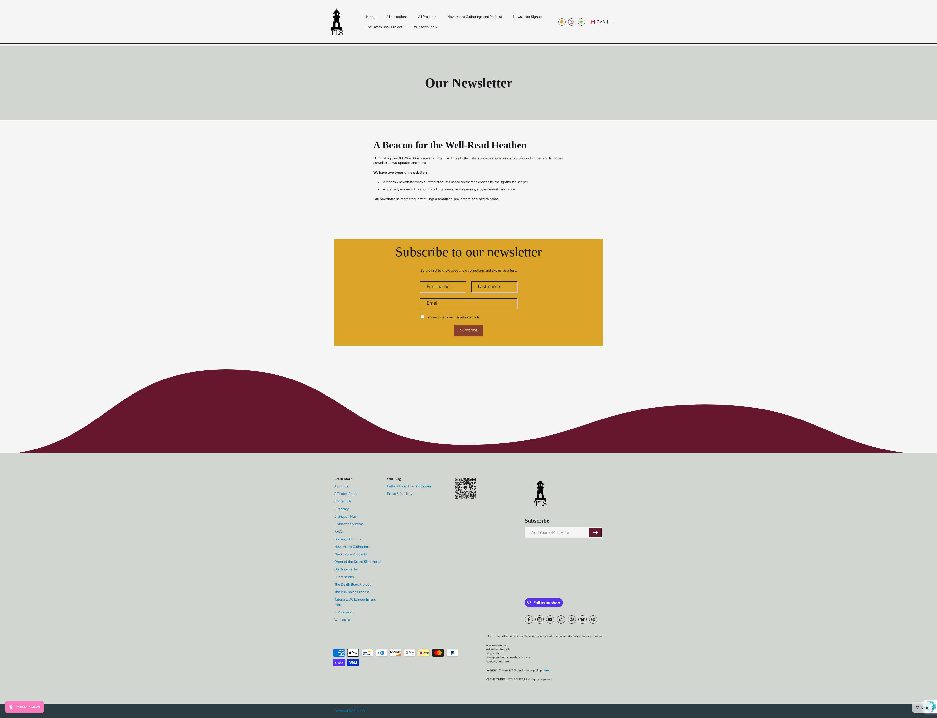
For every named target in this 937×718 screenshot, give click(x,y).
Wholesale (342, 620)
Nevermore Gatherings (352, 547)
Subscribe (468, 330)
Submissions (344, 577)
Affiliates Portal (345, 494)
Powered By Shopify (349, 711)
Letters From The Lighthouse (409, 486)
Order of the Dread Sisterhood (357, 562)
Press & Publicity (399, 494)
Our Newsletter (346, 569)
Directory (341, 509)
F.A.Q (338, 531)
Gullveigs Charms (347, 539)
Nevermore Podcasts (350, 554)
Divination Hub (345, 516)
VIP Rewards (344, 612)
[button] (425, 27)
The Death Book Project (352, 584)
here (546, 670)
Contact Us (343, 501)
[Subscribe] (595, 532)
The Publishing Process (352, 592)
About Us (341, 486)
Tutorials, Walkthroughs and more (355, 602)
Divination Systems (349, 524)
